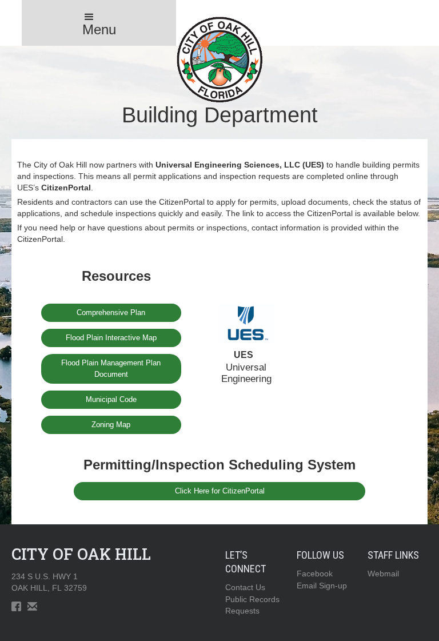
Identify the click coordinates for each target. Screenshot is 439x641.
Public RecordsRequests (252, 605)
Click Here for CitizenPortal (220, 491)
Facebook (315, 573)
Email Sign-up (322, 585)
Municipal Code (111, 399)
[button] (99, 23)
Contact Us (245, 587)
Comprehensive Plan (111, 312)
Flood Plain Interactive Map (111, 337)
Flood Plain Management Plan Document (111, 369)
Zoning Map (110, 424)
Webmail (383, 573)
